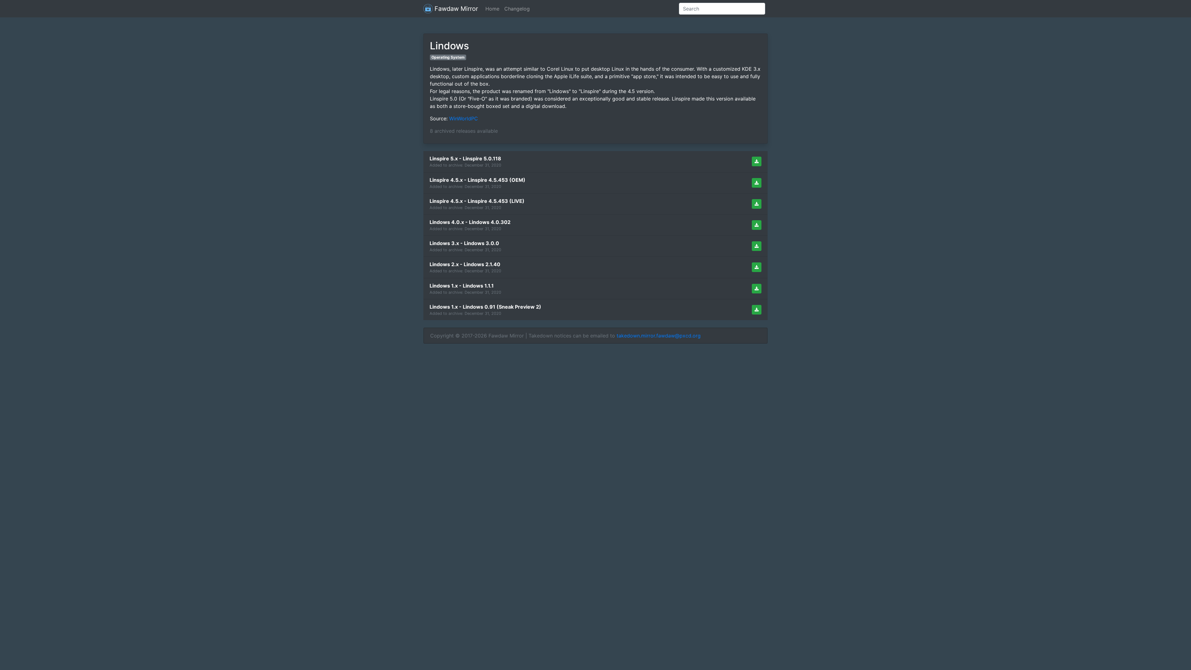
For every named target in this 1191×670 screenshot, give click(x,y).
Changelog (517, 9)
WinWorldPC (463, 118)
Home (492, 9)
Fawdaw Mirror (455, 8)
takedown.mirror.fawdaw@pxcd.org (659, 336)
